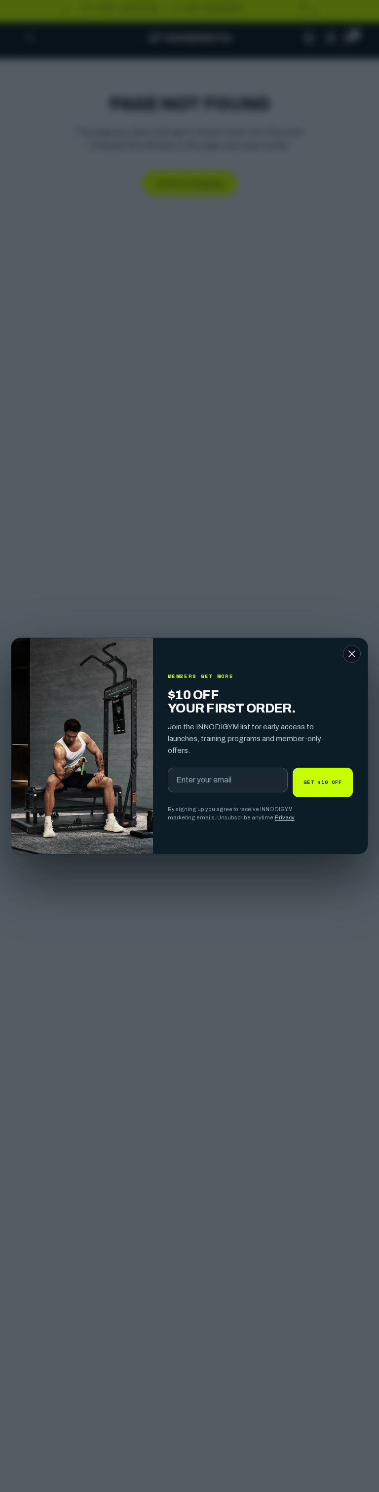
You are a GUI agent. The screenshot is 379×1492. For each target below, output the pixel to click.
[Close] (352, 654)
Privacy (285, 817)
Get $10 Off (322, 782)
